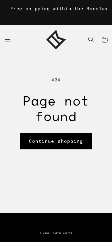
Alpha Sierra (63, 232)
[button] (7, 39)
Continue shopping (56, 141)
